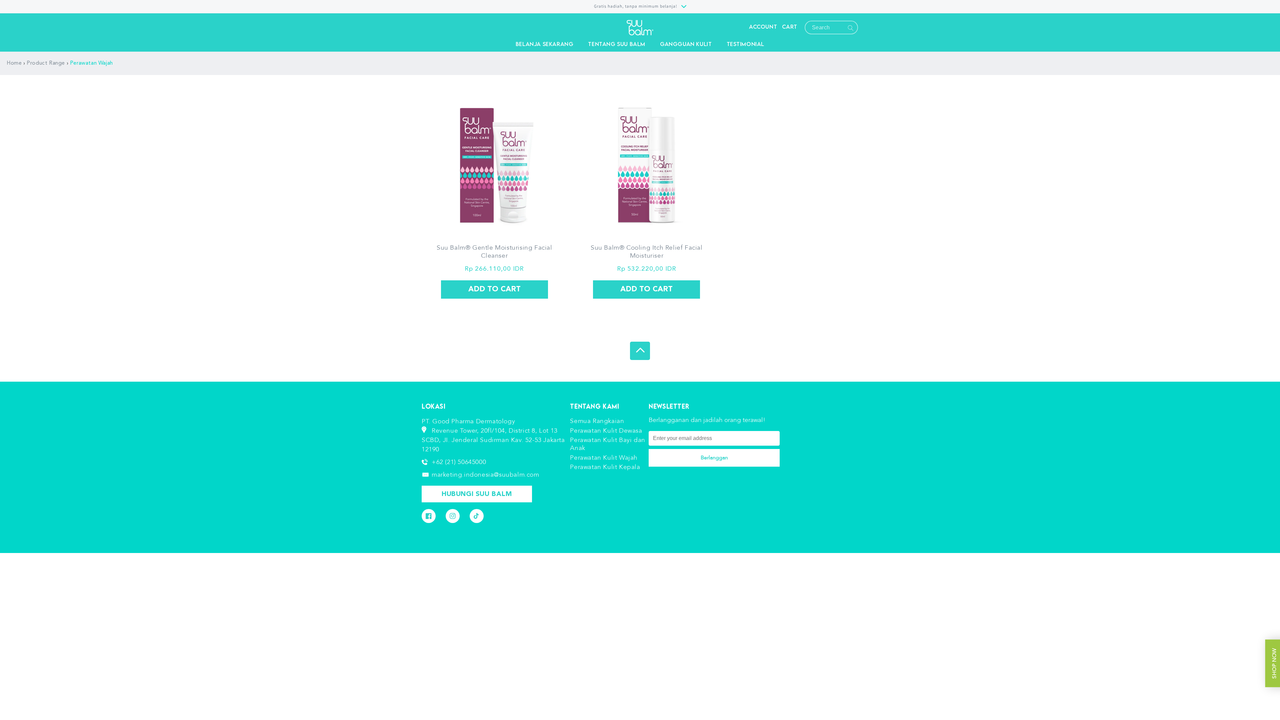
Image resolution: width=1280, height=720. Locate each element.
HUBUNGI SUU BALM (477, 494)
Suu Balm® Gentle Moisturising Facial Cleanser (494, 252)
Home (14, 63)
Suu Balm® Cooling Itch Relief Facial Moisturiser (647, 252)
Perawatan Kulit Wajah (604, 458)
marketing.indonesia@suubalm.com (485, 474)
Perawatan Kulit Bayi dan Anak (607, 444)
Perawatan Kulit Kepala (605, 467)
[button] (545, 44)
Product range (46, 63)
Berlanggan (714, 457)
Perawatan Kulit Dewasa (606, 431)
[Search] (850, 28)
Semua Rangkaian (597, 421)
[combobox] (831, 27)
